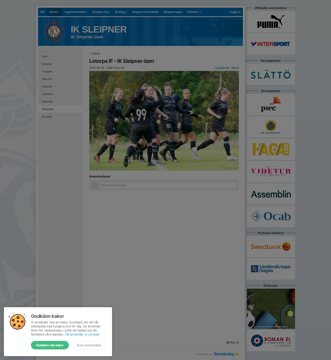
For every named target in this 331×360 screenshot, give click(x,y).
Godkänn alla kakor (50, 345)
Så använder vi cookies (82, 334)
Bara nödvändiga (89, 345)
